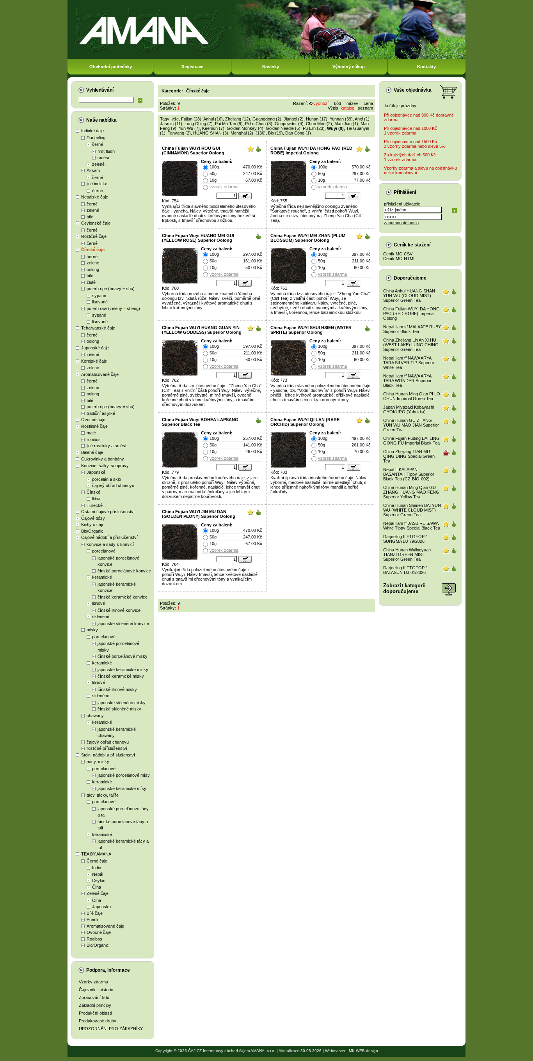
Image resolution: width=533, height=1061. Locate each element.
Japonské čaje (95, 347)
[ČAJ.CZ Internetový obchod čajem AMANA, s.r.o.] (266, 57)
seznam (365, 108)
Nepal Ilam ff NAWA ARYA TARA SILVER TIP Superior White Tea (408, 363)
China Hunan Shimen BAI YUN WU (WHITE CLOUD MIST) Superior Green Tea (412, 510)
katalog (347, 108)
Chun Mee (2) (319, 123)
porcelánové (103, 551)
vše (175, 119)
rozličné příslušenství (107, 748)
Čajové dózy (93, 518)
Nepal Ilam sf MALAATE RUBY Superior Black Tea (412, 329)
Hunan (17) (316, 119)
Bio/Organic (92, 531)
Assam (93, 170)
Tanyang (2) (179, 133)
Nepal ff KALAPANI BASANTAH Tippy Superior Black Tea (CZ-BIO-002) (408, 474)
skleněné (100, 616)
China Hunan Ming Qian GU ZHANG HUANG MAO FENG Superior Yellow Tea (411, 492)
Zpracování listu (94, 997)
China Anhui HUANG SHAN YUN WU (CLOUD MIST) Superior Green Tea (409, 296)
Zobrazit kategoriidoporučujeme (404, 588)
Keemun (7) (213, 128)
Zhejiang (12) (237, 119)
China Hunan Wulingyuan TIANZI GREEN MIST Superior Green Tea (407, 554)
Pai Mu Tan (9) (229, 123)
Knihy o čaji (92, 524)
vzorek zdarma (224, 186)
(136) (261, 133)
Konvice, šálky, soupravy (105, 465)
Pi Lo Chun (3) (258, 123)
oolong (93, 269)
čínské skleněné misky (119, 709)
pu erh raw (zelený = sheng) (113, 308)
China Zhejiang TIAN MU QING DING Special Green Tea (409, 456)
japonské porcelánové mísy (124, 775)
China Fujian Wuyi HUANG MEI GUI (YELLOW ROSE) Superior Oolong (198, 238)
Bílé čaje (95, 913)
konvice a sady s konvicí (110, 544)
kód (337, 103)
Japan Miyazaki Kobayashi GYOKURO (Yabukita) (408, 409)
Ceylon (98, 880)
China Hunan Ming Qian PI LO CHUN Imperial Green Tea (411, 396)
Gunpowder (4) (289, 123)
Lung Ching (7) (199, 123)
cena (368, 103)
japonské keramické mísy (122, 788)
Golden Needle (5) (283, 128)
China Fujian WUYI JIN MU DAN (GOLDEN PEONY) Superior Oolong (198, 514)
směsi (103, 157)
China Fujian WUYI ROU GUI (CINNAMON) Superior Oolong (193, 150)
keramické (102, 577)
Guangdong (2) (266, 119)
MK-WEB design (363, 1051)
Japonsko (101, 906)
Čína (96, 887)
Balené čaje (92, 452)
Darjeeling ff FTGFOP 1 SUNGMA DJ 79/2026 (405, 539)
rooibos (94, 439)
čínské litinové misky (117, 689)
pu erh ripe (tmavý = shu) (111, 288)
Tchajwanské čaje (98, 328)
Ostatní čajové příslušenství (108, 511)
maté (91, 432)
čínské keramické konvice (122, 597)
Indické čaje (92, 130)
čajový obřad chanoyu (113, 485)
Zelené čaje (97, 893)
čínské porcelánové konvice (124, 571)
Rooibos (94, 939)
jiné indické (97, 183)
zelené (98, 164)
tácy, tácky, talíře (103, 795)
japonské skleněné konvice (123, 623)
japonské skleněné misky (122, 702)
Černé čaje (97, 861)
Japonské (96, 472)
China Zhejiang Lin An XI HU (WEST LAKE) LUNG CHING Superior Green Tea (411, 345)
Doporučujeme (410, 278)
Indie (96, 867)
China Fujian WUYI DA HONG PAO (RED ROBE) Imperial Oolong (311, 150)
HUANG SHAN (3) (210, 133)
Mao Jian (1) (346, 123)
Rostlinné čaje (94, 426)
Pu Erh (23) (314, 128)
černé (97, 144)
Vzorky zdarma (93, 982)
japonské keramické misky (123, 669)
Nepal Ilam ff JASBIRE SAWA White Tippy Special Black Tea (411, 525)
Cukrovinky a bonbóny (102, 459)
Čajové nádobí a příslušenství (109, 537)
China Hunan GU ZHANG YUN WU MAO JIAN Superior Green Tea (411, 425)
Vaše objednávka (413, 90)
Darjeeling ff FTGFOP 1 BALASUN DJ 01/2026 (405, 570)
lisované (100, 301)
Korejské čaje (94, 361)
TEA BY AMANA (96, 854)
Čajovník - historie (96, 989)
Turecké (95, 505)
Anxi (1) (362, 119)
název (352, 103)
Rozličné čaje (94, 236)
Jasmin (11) (171, 123)
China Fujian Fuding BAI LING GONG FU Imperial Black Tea (411, 440)
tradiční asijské (101, 413)
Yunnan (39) (341, 119)
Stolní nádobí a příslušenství (108, 755)
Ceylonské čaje (95, 223)
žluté (91, 282)
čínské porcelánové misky (122, 656)
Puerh (92, 919)
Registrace (192, 66)
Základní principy (95, 1005)
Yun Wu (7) (189, 128)
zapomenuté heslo (401, 222)
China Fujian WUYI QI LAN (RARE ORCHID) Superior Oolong (304, 422)
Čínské (93, 492)
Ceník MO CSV (397, 254)
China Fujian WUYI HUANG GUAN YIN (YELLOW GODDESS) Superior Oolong (202, 330)
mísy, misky (98, 761)
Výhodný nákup (348, 66)
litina (96, 498)
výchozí (321, 103)
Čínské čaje (93, 249)
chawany (95, 715)
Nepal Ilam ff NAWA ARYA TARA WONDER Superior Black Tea (407, 381)
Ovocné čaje (93, 419)
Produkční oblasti (95, 1013)
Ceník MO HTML (399, 258)
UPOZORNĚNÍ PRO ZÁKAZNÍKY (111, 1028)
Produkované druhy (97, 1020)
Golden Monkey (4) (245, 128)
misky (92, 629)
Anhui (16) (213, 119)
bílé (90, 216)
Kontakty (426, 66)
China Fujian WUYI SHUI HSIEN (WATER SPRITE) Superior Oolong (311, 330)
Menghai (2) (242, 133)
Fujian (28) (191, 119)
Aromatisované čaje (100, 374)
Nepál (97, 874)
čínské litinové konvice (119, 610)
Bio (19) (275, 133)
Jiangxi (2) (294, 119)
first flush (106, 151)
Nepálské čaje (94, 197)
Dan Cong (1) (298, 133)
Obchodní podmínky (110, 66)
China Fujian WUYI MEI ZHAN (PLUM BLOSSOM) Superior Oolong (307, 238)
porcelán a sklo (106, 479)
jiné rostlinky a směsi (106, 445)
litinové (98, 603)
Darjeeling (96, 137)
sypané (99, 295)
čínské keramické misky (121, 676)
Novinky (270, 66)
